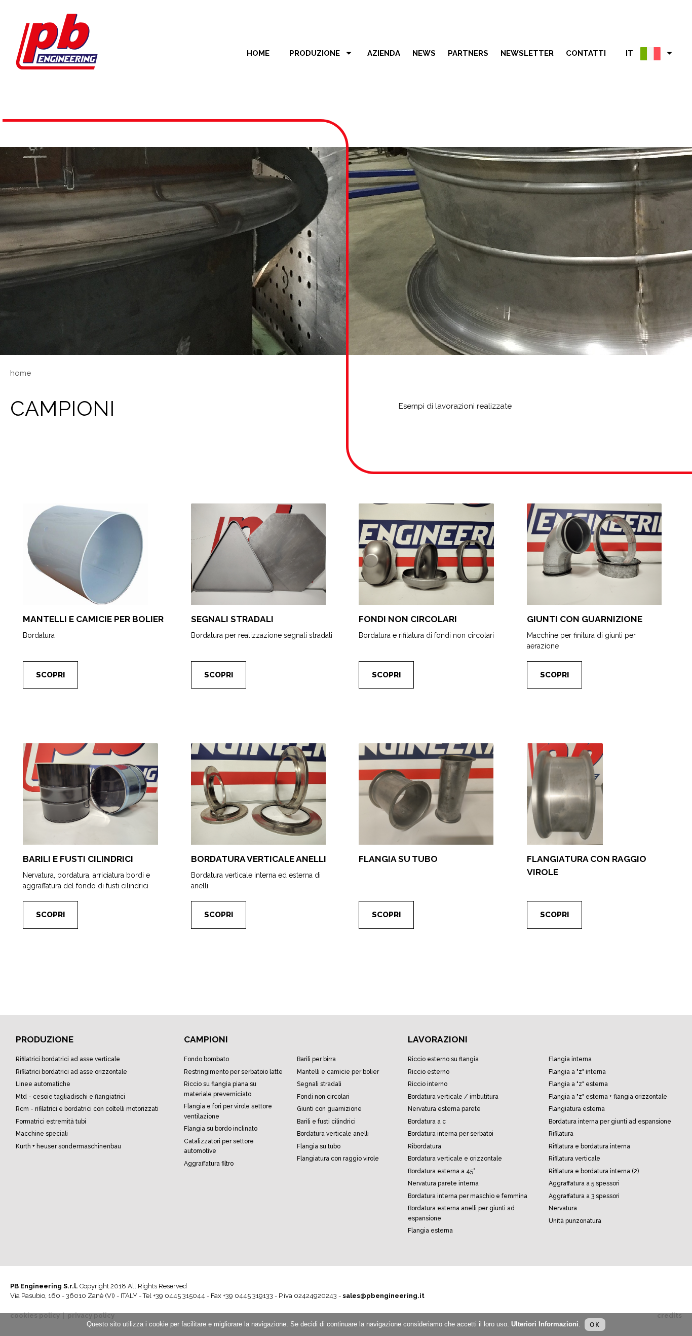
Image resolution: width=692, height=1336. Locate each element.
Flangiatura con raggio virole (338, 1158)
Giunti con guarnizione (329, 1108)
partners (468, 53)
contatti (586, 53)
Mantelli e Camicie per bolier (338, 1071)
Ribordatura (424, 1146)
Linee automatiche (43, 1084)
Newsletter (527, 53)
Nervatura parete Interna (443, 1183)
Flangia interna (570, 1059)
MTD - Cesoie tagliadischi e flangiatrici (70, 1096)
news (424, 53)
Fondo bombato (206, 1059)
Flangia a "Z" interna (577, 1071)
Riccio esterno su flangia (443, 1059)
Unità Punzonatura (575, 1220)
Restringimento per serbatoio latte (233, 1071)
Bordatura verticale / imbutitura (453, 1096)
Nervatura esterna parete (444, 1108)
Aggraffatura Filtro (209, 1163)
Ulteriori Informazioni (545, 1324)
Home (258, 53)
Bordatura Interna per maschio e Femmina (467, 1196)
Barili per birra (316, 1059)
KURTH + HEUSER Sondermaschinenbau (68, 1146)
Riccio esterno (428, 1071)
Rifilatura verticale (574, 1158)
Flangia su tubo (318, 1146)
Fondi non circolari (323, 1096)
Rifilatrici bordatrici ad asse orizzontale (71, 1071)
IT (651, 53)
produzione (322, 53)
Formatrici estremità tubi (51, 1121)
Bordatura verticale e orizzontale (455, 1158)
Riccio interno (427, 1084)
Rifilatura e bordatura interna (589, 1146)
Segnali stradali (319, 1084)
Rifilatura (561, 1133)
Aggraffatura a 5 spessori (584, 1183)
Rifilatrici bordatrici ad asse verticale (68, 1059)
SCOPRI (50, 674)
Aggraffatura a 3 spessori (584, 1196)
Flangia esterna (430, 1230)
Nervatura (563, 1208)
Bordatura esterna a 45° (441, 1171)
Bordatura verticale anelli (333, 1133)
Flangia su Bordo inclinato (220, 1128)
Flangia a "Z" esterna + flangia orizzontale (608, 1096)
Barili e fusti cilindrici (326, 1121)
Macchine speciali (42, 1133)
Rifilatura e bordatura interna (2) (594, 1171)
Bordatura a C (427, 1121)
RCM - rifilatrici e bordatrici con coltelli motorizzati (87, 1108)
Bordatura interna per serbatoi (450, 1133)
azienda (383, 53)
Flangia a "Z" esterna (578, 1084)
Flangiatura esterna (577, 1108)
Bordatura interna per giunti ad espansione (610, 1121)
